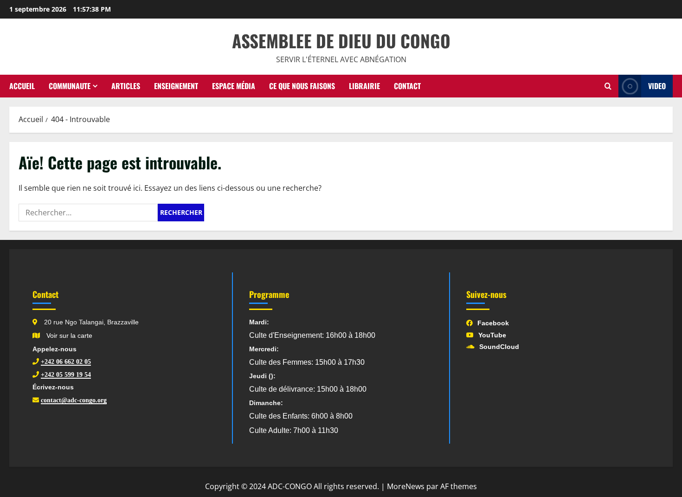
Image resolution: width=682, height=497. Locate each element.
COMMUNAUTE (69, 85)
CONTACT (407, 85)
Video (657, 85)
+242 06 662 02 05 (66, 361)
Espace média (233, 85)
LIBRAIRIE (364, 85)
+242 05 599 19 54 (66, 374)
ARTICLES (125, 85)
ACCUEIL (22, 85)
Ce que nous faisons (302, 85)
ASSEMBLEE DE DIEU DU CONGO (341, 40)
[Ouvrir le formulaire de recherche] (608, 86)
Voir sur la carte (68, 335)
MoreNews (406, 486)
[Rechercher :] (88, 212)
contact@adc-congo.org (74, 400)
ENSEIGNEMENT (176, 85)
